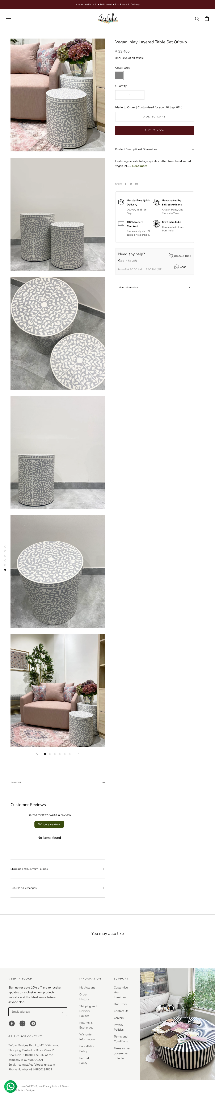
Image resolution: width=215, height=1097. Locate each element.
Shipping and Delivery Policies (29, 869)
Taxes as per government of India (122, 1053)
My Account (87, 988)
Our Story (120, 1004)
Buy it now (155, 130)
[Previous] (37, 754)
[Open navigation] (8, 18)
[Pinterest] (136, 184)
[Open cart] (207, 18)
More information (128, 287)
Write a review (49, 824)
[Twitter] (131, 184)
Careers (119, 1018)
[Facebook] (125, 184)
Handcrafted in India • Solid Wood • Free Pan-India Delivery (108, 4)
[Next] (78, 754)
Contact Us (121, 1011)
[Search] (197, 18)
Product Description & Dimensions (136, 149)
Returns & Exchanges (23, 888)
